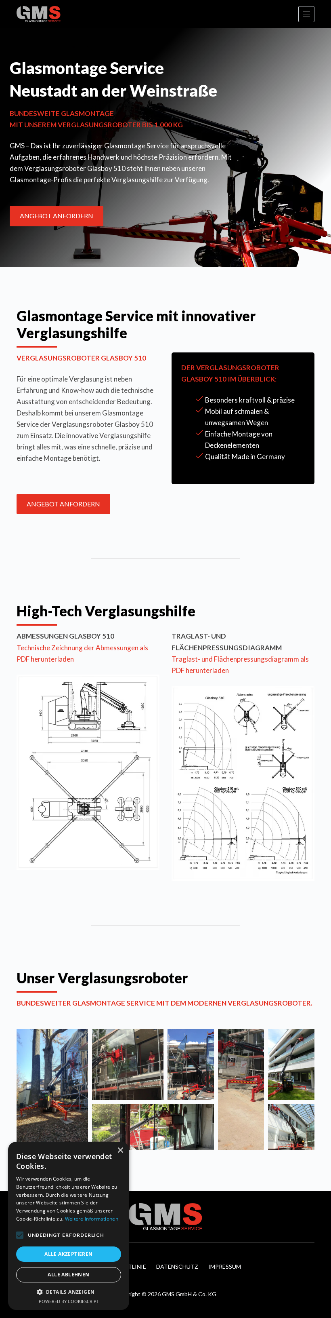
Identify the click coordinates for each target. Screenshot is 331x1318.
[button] (52, 1089)
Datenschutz (177, 1266)
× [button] (120, 1150)
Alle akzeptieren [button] (68, 1254)
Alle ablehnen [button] (68, 1274)
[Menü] (306, 14)
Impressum (224, 1266)
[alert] (68, 1226)
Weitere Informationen (91, 1218)
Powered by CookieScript (69, 1301)
